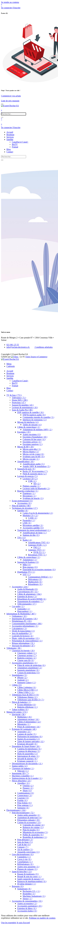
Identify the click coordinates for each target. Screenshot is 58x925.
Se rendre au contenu (10, 2)
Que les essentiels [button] (8, 922)
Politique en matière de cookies (42, 918)
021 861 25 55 (12, 345)
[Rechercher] (2, 117)
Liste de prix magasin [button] (10, 101)
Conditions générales (43, 347)
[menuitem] (9, 132)
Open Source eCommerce (36, 357)
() (14, 395)
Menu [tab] (8, 364)
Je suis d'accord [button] (23, 922)
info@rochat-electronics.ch (18, 347)
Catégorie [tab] (10, 366)
